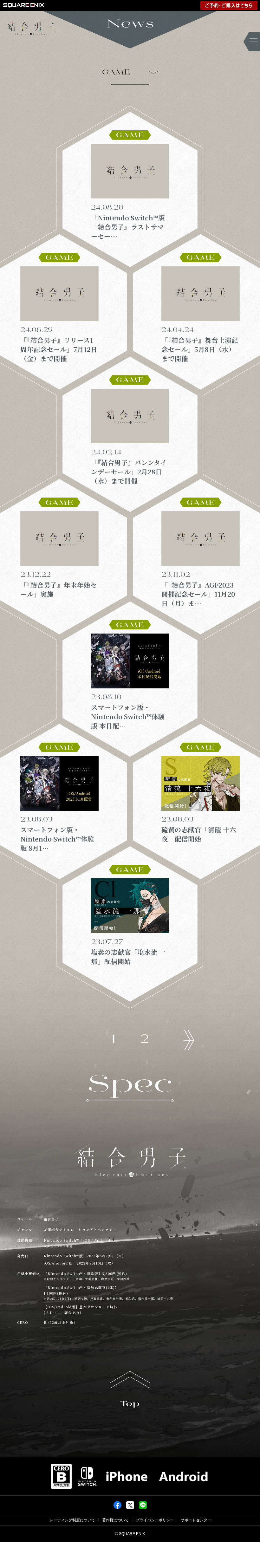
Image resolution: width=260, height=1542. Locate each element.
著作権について (115, 1520)
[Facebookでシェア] (117, 1505)
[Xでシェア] (130, 1505)
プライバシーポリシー (155, 1520)
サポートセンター (196, 1520)
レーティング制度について (72, 1520)
